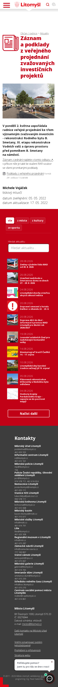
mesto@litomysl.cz (32, 624)
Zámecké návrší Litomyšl (29, 545)
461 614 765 (20, 569)
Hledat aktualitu (16, 241)
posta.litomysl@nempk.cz (27, 487)
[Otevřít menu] (6, 5)
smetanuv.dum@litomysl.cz (27, 576)
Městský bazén (23, 510)
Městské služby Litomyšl (29, 519)
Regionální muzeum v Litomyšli (33, 537)
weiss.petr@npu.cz (24, 558)
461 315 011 (20, 516)
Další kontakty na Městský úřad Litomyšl (31, 632)
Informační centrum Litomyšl (31, 454)
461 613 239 (20, 578)
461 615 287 (20, 543)
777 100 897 (20, 552)
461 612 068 (20, 507)
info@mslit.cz (21, 522)
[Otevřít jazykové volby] (53, 4)
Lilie (17, 528)
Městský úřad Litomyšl (28, 446)
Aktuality (44, 33)
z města (22, 220)
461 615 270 (20, 587)
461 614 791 (20, 525)
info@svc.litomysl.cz (24, 584)
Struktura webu (22, 655)
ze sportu (14, 227)
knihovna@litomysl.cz (25, 505)
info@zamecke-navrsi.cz (26, 549)
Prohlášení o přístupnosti (28, 650)
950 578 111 (20, 498)
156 (16, 469)
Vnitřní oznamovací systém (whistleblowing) (28, 644)
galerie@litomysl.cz (24, 567)
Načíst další (28, 413)
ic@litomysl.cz (21, 458)
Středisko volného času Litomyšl (33, 581)
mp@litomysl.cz (22, 467)
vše (10, 220)
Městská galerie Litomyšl (29, 563)
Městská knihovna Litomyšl (30, 501)
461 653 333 (20, 452)
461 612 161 (20, 461)
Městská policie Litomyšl (29, 463)
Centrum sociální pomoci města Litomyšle (33, 591)
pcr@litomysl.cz (22, 478)
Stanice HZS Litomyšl (27, 492)
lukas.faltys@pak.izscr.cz (26, 496)
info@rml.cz (20, 540)
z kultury (37, 220)
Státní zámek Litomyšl (28, 554)
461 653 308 (20, 534)
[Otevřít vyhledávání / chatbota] (47, 4)
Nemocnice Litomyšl (26, 483)
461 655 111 (20, 490)
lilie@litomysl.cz (22, 531)
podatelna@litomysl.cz (25, 449)
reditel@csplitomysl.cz (25, 596)
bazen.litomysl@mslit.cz (26, 514)
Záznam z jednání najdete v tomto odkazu (26, 159)
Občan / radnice (28, 33)
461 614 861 (20, 598)
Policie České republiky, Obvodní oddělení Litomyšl (33, 474)
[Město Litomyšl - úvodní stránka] (27, 4)
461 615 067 (20, 560)
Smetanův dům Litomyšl (29, 572)
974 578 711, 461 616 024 (27, 481)
